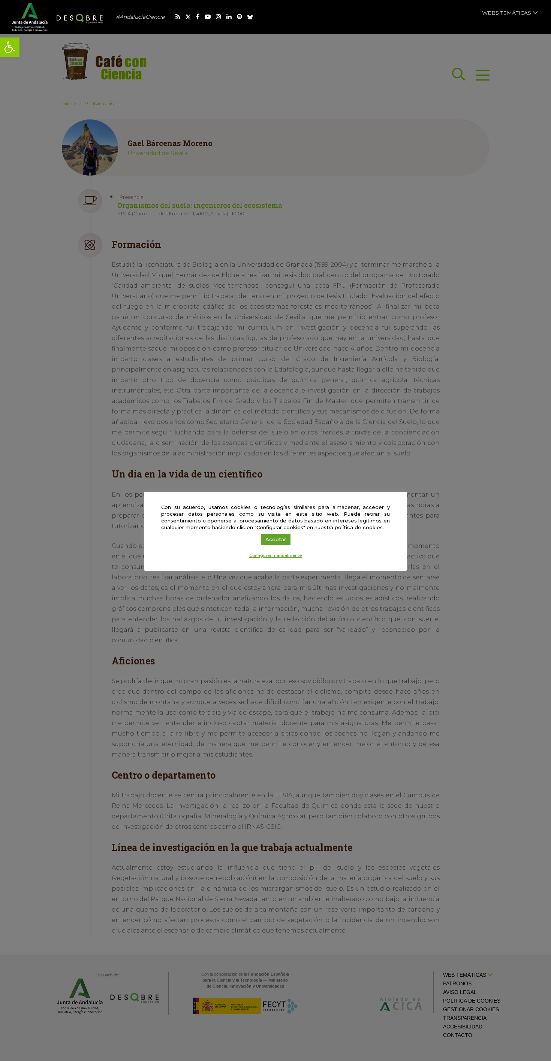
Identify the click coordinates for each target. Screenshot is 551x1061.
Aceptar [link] (275, 539)
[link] (9, 47)
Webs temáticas (507, 12)
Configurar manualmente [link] (275, 555)
